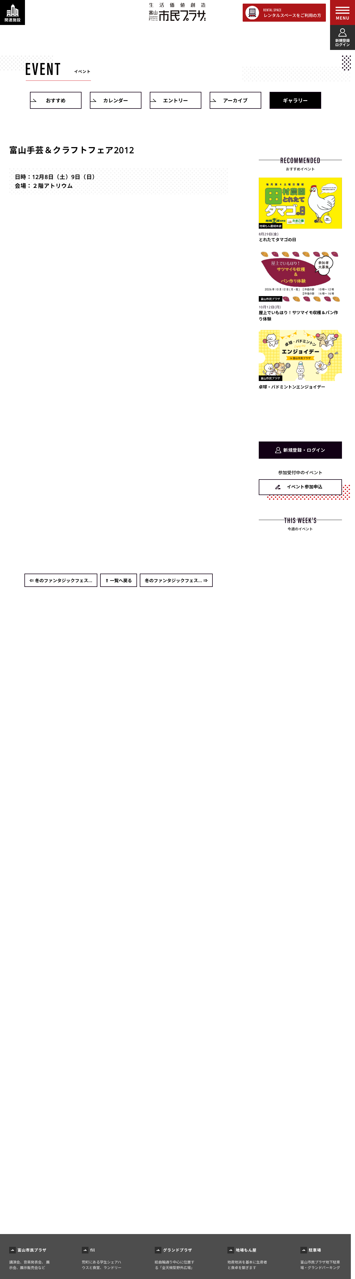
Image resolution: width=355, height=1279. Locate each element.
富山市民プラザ (177, 12)
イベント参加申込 (304, 486)
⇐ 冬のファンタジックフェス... (60, 580)
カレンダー (115, 100)
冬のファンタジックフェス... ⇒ (176, 580)
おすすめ (56, 100)
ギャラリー (295, 100)
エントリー (175, 100)
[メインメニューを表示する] (342, 12)
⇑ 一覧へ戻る (118, 580)
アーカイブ (235, 100)
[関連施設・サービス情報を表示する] (12, 12)
